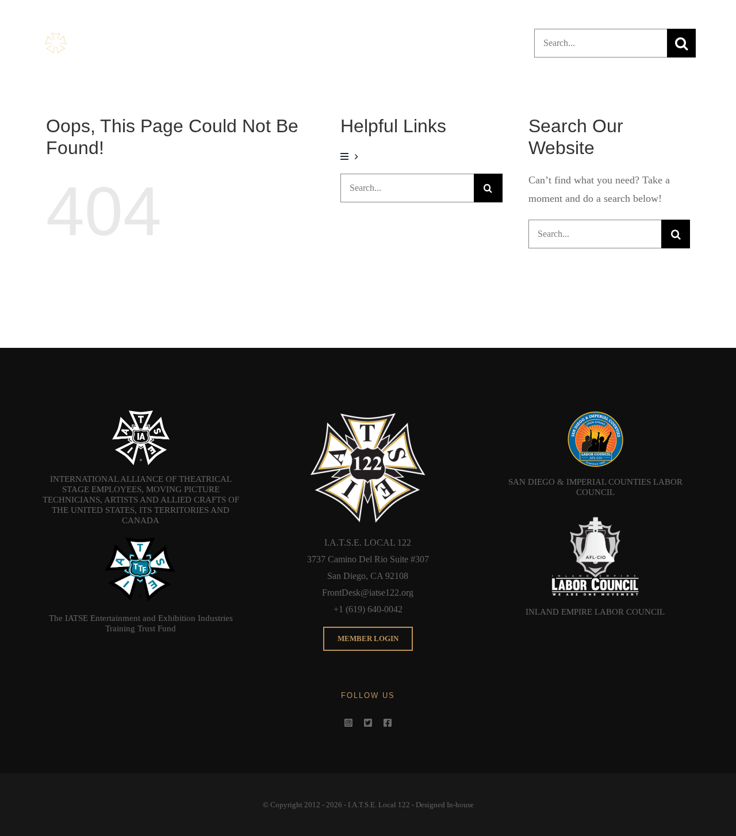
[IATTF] (140, 539)
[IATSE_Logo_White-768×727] (141, 415)
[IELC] (595, 511)
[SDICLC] (595, 415)
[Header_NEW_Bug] (95, 34)
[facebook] (388, 722)
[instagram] (348, 722)
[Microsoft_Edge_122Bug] (367, 415)
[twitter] (368, 722)
